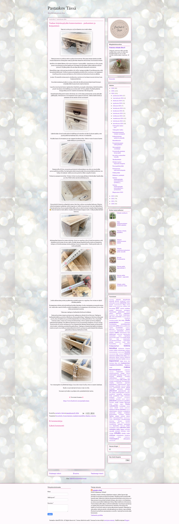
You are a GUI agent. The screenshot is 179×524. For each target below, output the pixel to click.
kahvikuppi (127, 330)
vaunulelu (127, 429)
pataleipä (117, 386)
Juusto (111, 327)
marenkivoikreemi (114, 373)
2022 (113, 198)
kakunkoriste (123, 332)
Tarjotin (111, 419)
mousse (111, 376)
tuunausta (127, 424)
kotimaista (127, 343)
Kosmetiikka (112, 343)
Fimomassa (112, 312)
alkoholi (117, 301)
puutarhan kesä (118, 396)
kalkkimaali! (119, 334)
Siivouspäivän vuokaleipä (117, 148)
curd (129, 306)
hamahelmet (112, 315)
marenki (128, 371)
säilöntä (123, 416)
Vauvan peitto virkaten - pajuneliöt (123, 276)
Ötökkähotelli (112, 440)
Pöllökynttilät (116, 172)
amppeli (128, 301)
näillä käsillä (123, 379)
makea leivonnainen (119, 368)
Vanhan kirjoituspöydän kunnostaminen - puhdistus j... (118, 180)
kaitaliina (111, 332)
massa (128, 373)
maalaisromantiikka (79, 416)
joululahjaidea (113, 324)
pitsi (110, 392)
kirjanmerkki (126, 339)
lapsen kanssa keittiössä (123, 357)
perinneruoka (116, 387)
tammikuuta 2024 (118, 123)
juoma (121, 326)
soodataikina (126, 411)
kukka (115, 350)
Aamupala (111, 299)
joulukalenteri (113, 322)
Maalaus (88, 416)
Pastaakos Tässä (62, 8)
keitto (117, 337)
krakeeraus (121, 348)
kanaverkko (112, 336)
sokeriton (119, 411)
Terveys (120, 421)
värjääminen (127, 437)
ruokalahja (122, 406)
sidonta (117, 409)
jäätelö (128, 329)
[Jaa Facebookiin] (92, 413)
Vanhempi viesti (97, 473)
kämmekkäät (112, 354)
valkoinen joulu (124, 427)
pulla (113, 392)
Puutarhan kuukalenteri (123, 397)
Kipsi (110, 339)
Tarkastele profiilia (97, 515)
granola (128, 312)
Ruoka (127, 404)
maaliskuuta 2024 (118, 118)
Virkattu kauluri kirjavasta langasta (119, 162)
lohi (119, 363)
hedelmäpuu (126, 315)
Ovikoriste (119, 382)
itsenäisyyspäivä (113, 320)
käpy (117, 354)
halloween (127, 313)
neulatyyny (122, 378)
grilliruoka (118, 313)
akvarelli (111, 301)
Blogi (124, 304)
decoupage (112, 308)
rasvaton (111, 402)
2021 (113, 201)
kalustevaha (126, 334)
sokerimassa (113, 411)
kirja (118, 339)
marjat (122, 373)
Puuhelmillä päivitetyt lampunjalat (119, 152)
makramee (119, 371)
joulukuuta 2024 (118, 95)
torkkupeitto (112, 422)
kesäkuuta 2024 (118, 111)
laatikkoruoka (119, 355)
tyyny (110, 425)
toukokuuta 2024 (118, 113)
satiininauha (127, 407)
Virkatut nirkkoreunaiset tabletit (121, 241)
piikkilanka (120, 389)
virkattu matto (125, 433)
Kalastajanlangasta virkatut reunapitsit (119, 133)
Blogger (126, 520)
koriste (111, 342)
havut (120, 315)
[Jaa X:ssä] (90, 413)
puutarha (119, 394)
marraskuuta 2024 (118, 98)
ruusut (128, 406)
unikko (128, 426)
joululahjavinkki (125, 324)
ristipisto (116, 404)
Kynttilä (127, 352)
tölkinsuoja (122, 425)
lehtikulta (128, 359)
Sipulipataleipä (117, 159)
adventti (118, 299)
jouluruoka (112, 326)
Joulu (127, 320)
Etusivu (76, 473)
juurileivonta (126, 326)
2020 (113, 203)
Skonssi (128, 409)
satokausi (112, 409)
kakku (117, 332)
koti (120, 343)
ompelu (111, 382)
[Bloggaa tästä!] (88, 413)
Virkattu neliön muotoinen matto (122, 285)
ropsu (121, 404)
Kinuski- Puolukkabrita (121, 258)
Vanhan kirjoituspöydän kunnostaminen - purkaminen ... (118, 187)
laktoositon (112, 357)
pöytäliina (127, 400)
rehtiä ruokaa (119, 402)
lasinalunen (112, 359)
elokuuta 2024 (117, 105)
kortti (124, 342)
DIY (117, 308)
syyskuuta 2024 (118, 103)
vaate (117, 427)
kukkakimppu (121, 350)
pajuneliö (127, 382)
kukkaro (128, 350)
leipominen (114, 361)
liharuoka (111, 363)
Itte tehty (121, 320)
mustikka (127, 376)
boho (110, 306)
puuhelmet (112, 394)
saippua (111, 407)
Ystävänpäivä (114, 439)
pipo (129, 391)
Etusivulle (112, 79)
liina (116, 363)
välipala (119, 437)
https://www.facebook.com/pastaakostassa (76, 401)
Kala (128, 332)
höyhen (128, 316)
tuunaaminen (112, 424)
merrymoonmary (109, 520)
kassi (120, 336)
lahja (125, 355)
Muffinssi (119, 376)
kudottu (111, 350)
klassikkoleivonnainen (115, 340)
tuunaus (120, 424)
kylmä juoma (121, 352)
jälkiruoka (111, 329)
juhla (117, 326)
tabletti (128, 416)
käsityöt (127, 354)
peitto (128, 386)
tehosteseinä (116, 419)
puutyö (123, 399)
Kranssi (127, 348)
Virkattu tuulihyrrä (122, 213)
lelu (129, 361)
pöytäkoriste (120, 400)
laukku (123, 359)
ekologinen (127, 310)
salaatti (116, 407)
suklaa (120, 413)
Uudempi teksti (55, 473)
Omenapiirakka (126, 381)
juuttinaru (128, 327)
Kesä (124, 337)
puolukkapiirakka (120, 392)
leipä (121, 361)
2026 (113, 88)
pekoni (110, 387)
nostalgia (117, 379)
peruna (123, 387)
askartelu (123, 303)
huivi (113, 316)
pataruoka (123, 386)
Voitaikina (127, 435)
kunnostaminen (67, 416)
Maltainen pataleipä (118, 175)
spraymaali (112, 413)
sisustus (93, 416)
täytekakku (116, 426)
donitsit (122, 308)
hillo (110, 316)
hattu (117, 315)
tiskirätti (128, 421)
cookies (125, 306)
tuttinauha (127, 422)
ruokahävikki (113, 406)
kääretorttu (112, 355)
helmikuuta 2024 (118, 121)
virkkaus (112, 435)
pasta (128, 384)
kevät (128, 337)
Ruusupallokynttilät (118, 166)
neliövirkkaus (113, 378)
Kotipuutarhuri (114, 346)
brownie (114, 306)
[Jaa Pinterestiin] (94, 413)
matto (125, 375)
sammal (121, 407)
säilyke (117, 416)
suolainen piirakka (124, 414)
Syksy (111, 416)
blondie (128, 304)
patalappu (111, 386)
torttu (118, 422)
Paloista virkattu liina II (117, 47)
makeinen (127, 370)
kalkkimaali (112, 334)
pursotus (127, 392)
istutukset (127, 318)
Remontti (127, 402)
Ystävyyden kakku (118, 130)
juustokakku (119, 327)
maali (110, 367)
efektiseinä (119, 310)
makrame (111, 371)
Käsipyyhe (121, 354)
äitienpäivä (127, 439)
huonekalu (59, 416)
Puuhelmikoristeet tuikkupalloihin (118, 143)
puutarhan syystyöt (115, 399)
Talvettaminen (127, 417)
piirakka (127, 389)
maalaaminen (125, 363)
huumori (124, 316)
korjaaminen (118, 342)
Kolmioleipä (127, 340)
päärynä (128, 399)
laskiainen (118, 359)
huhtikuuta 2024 (118, 116)
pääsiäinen (113, 401)
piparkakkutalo (122, 391)
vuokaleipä (111, 437)
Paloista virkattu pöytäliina (121, 231)
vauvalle (111, 431)
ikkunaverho (112, 318)
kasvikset (127, 336)
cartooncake (119, 306)
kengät (121, 337)
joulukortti (127, 322)
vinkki (128, 431)
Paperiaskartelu (122, 384)
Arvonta (117, 303)
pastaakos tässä (97, 490)
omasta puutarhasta (115, 381)
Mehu (128, 375)
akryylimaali (126, 299)
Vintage (111, 433)
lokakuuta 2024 (117, 100)
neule (128, 378)
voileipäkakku (120, 435)
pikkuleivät (113, 391)
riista (110, 404)
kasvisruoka (112, 337)
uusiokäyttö (112, 427)
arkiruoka (112, 303)
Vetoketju (123, 431)
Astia (128, 303)
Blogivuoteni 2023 (118, 192)
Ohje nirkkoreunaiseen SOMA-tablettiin (122, 223)
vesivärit (117, 431)
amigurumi (123, 301)
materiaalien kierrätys (115, 375)
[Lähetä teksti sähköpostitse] (83, 413)
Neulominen (112, 379)
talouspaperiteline (118, 418)
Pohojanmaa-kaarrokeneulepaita (119, 169)
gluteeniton (121, 312)
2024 (113, 93)
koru (128, 342)
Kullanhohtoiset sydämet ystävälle (118, 137)
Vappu (122, 429)
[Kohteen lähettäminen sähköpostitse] (86, 413)
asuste (111, 304)
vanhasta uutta (114, 429)
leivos (125, 361)
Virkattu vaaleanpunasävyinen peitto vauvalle (123, 250)
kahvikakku (120, 331)
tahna (110, 418)
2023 (113, 196)
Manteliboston (117, 140)
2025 (113, 91)
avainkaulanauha (118, 304)
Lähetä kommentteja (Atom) (78, 478)
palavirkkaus (113, 384)
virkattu (117, 433)
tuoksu (122, 422)
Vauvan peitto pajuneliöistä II (121, 267)
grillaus (111, 313)
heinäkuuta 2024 (118, 108)
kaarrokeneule (112, 330)
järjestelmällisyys (120, 329)
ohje (128, 379)
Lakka (128, 355)
